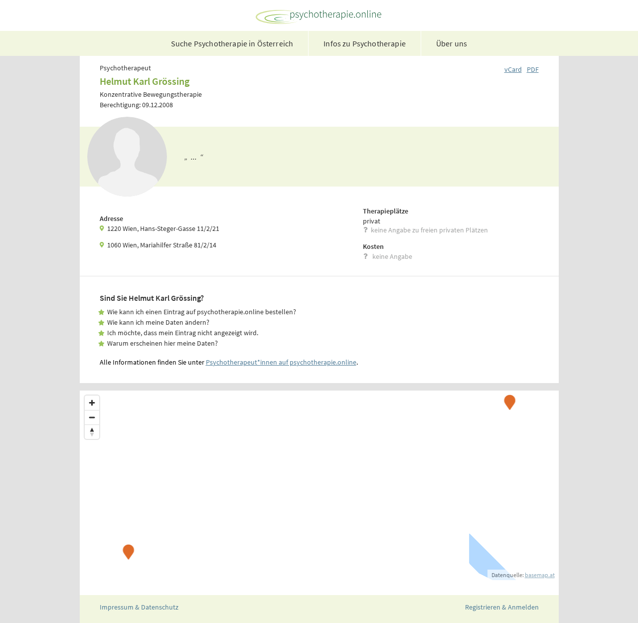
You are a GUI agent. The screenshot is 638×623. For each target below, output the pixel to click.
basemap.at (540, 575)
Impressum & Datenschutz (139, 607)
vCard (513, 69)
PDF (533, 69)
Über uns (451, 43)
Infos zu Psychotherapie (364, 43)
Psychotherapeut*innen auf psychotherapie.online (281, 362)
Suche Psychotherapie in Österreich (232, 43)
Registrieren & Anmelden (502, 607)
